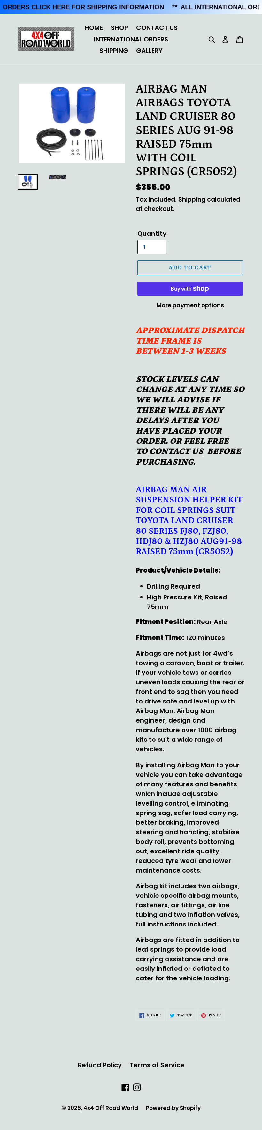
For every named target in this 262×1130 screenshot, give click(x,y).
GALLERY (149, 50)
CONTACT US (157, 27)
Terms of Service (157, 1064)
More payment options (190, 305)
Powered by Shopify (173, 1108)
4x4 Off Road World (110, 1108)
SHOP (119, 27)
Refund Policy (100, 1064)
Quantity (151, 233)
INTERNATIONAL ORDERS (131, 39)
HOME (94, 27)
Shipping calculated (209, 199)
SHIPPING (113, 50)
